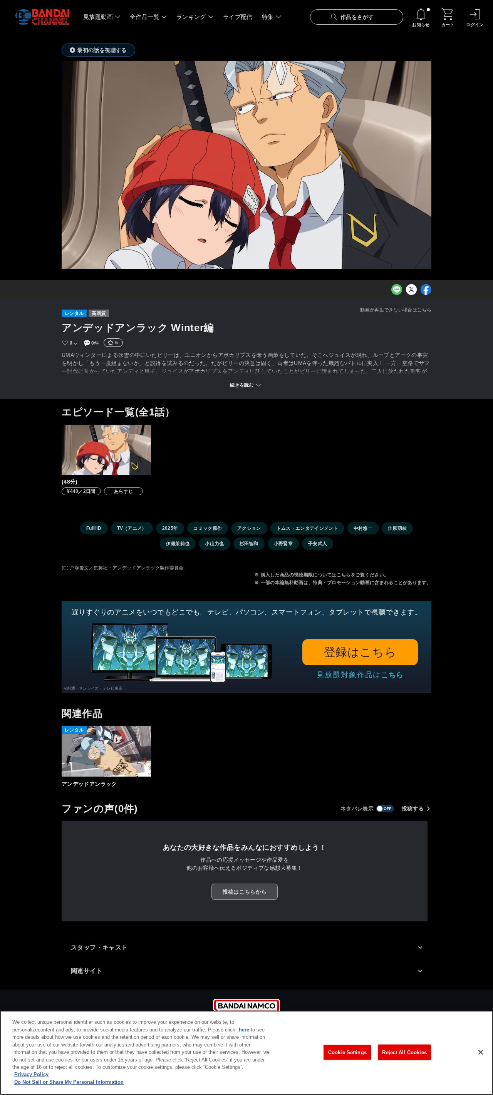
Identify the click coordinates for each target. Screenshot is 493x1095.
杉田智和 (249, 543)
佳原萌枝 (397, 528)
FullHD (94, 528)
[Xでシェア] (411, 289)
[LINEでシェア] (396, 289)
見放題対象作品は (360, 675)
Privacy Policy (31, 1075)
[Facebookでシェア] (426, 289)
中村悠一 (363, 528)
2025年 (170, 528)
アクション (249, 528)
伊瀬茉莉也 (178, 543)
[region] (246, 1053)
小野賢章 (283, 543)
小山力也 (214, 543)
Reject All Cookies (404, 1052)
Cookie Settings (347, 1052)
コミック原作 (207, 528)
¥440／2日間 (81, 491)
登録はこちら (360, 652)
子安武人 (317, 543)
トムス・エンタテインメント (307, 528)
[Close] (480, 1052)
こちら (424, 310)
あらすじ (123, 491)
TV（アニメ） (132, 528)
